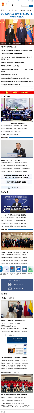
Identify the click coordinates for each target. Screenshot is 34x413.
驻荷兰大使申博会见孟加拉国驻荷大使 (10, 323)
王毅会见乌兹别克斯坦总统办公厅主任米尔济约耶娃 (14, 128)
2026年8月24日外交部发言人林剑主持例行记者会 (13, 226)
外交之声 (3, 335)
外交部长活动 (5, 96)
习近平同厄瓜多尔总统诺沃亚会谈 (11, 43)
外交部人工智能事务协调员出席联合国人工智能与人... (14, 255)
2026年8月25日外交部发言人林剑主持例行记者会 (13, 223)
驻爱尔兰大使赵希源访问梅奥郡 (9, 326)
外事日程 (15, 187)
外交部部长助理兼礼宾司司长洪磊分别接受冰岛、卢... (14, 165)
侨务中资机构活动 (6, 372)
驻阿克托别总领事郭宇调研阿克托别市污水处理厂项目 (15, 403)
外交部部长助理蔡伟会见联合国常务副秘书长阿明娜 (14, 171)
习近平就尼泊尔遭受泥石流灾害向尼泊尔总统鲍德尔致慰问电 (16, 50)
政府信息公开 (18, 289)
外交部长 (14, 10)
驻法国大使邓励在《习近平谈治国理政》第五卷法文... (14, 363)
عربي (26, 1)
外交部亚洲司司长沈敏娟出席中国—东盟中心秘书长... (14, 260)
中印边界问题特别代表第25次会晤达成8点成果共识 (14, 125)
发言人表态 (4, 192)
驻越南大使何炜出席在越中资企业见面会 (11, 400)
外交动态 (22, 10)
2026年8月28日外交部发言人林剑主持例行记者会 (13, 215)
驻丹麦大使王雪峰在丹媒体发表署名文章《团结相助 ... (15, 368)
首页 (2, 10)
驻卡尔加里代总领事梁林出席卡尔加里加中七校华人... (14, 397)
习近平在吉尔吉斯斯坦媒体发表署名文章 (17, 14)
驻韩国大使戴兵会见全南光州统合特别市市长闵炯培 (14, 331)
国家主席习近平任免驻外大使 (8, 47)
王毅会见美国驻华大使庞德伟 (17, 123)
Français (13, 1)
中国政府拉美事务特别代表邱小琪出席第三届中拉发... (14, 257)
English (9, 1)
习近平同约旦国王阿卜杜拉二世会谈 (10, 66)
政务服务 (17, 281)
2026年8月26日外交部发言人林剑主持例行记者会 (13, 220)
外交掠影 (11, 335)
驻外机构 (29, 10)
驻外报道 (4, 294)
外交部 (8, 10)
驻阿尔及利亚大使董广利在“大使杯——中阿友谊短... (14, 360)
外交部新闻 (4, 137)
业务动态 (4, 229)
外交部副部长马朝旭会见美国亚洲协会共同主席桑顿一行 (15, 168)
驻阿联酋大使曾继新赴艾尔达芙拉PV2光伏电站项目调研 (15, 406)
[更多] (31, 88)
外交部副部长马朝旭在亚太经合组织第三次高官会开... (14, 163)
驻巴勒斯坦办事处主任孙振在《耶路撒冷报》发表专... (14, 366)
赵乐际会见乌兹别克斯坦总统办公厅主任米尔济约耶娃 (15, 78)
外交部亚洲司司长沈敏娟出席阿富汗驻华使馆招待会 (14, 263)
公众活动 (11, 298)
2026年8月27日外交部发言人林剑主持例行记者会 (13, 217)
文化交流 (16, 372)
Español (18, 1)
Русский (22, 1)
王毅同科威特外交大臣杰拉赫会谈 (9, 134)
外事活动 (3, 298)
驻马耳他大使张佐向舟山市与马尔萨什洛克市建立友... (14, 328)
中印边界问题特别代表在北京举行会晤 (10, 85)
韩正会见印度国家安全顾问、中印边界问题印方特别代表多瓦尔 (17, 81)
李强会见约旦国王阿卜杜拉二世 (9, 74)
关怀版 (29, 1)
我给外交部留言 (19, 285)
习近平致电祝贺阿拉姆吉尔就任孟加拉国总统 (12, 62)
